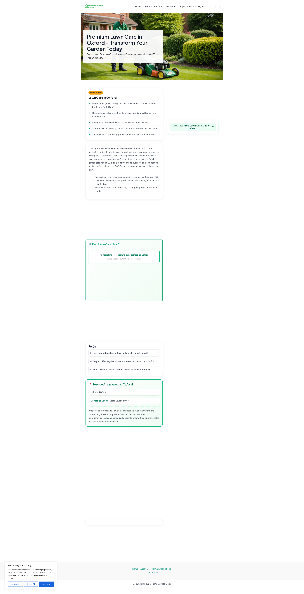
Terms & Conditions (161, 569)
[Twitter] (220, 7)
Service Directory (153, 6)
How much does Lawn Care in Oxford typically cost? (120, 353)
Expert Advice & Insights (192, 6)
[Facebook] (215, 7)
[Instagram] (210, 7)
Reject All (31, 584)
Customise (15, 584)
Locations (171, 6)
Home (137, 6)
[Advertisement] (124, 219)
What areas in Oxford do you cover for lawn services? (121, 369)
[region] (31, 575)
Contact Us (152, 572)
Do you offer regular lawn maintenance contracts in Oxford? (125, 361)
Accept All (46, 584)
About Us (145, 569)
